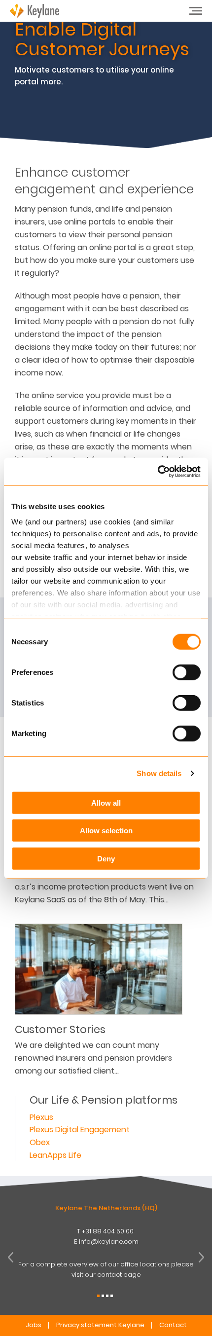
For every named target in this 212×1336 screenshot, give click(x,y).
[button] (98, 1296)
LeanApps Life (55, 1155)
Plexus (41, 1117)
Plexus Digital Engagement (80, 1129)
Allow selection (106, 830)
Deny (106, 858)
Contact (173, 1325)
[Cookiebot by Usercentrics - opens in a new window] (157, 471)
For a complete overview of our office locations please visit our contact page (106, 1269)
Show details (159, 773)
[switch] (187, 672)
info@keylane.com (109, 1241)
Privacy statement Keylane (100, 1325)
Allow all (106, 802)
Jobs (33, 1325)
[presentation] (10, 1257)
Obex (40, 1142)
